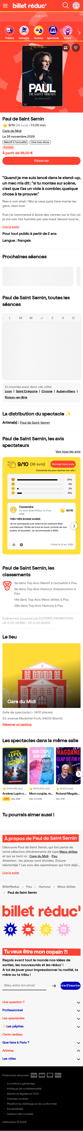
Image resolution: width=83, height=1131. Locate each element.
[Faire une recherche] (65, 5)
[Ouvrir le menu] (6, 5)
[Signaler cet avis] (21, 545)
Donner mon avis (63, 464)
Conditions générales (21, 1083)
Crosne (47, 391)
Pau (54, 856)
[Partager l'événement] (65, 47)
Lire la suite (10, 227)
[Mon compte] (76, 5)
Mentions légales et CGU (23, 1093)
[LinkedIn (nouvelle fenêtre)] (64, 929)
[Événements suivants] (79, 774)
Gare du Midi (12, 131)
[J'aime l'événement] (76, 47)
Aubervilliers (65, 391)
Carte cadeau (12, 1034)
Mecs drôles (68, 852)
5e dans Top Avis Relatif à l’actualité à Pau (45, 583)
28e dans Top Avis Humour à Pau (38, 606)
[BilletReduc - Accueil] (29, 5)
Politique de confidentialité (24, 1088)
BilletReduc (10, 887)
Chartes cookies (17, 1098)
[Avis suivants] (74, 526)
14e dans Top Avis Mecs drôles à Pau (41, 600)
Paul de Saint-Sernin (35, 423)
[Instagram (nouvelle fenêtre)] (46, 929)
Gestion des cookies (20, 1114)
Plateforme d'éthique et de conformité (32, 1104)
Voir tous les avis (68, 452)
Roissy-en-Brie (16, 397)
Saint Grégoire (26, 391)
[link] (9, 33)
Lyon (8, 391)
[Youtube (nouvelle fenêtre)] (28, 929)
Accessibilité (15, 1109)
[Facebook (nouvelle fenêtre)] (10, 929)
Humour (45, 887)
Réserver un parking (17, 725)
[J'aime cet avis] (14, 544)
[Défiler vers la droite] (80, 33)
